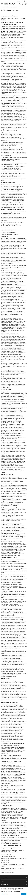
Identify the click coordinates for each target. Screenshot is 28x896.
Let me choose (4, 894)
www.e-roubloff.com (16, 190)
